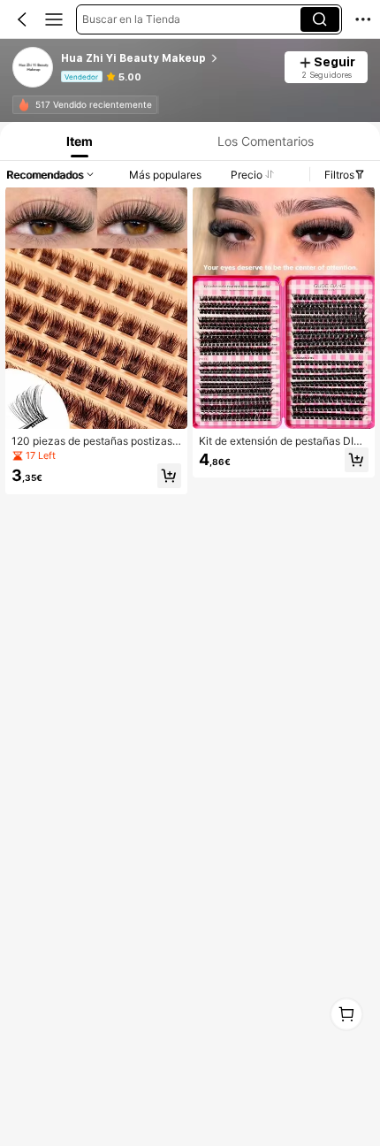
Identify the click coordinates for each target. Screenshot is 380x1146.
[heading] (167, 58)
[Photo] (24, 104)
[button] (22, 19)
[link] (33, 68)
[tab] (78, 141)
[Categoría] (54, 19)
